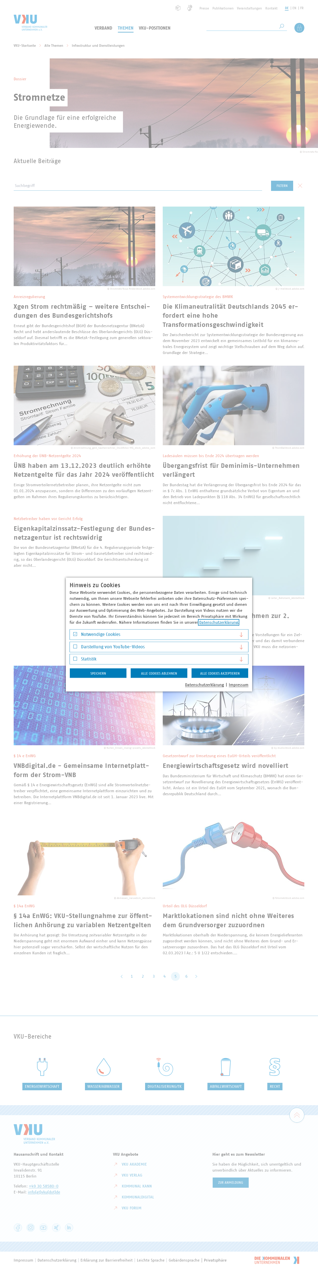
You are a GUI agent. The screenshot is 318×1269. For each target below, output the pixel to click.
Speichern (98, 673)
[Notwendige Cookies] (75, 635)
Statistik (88, 659)
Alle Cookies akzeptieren (220, 673)
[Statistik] (75, 660)
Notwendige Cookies (100, 634)
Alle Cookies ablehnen (159, 673)
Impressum (238, 685)
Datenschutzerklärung (218, 622)
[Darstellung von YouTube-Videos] (75, 648)
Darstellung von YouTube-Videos (113, 647)
